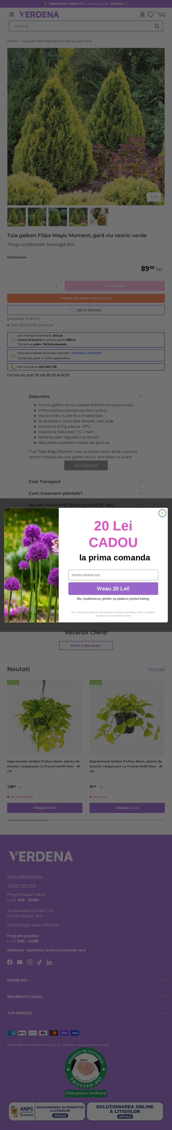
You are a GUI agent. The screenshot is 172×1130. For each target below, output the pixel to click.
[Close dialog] (162, 513)
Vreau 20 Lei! (113, 588)
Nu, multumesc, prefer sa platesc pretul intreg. (113, 599)
